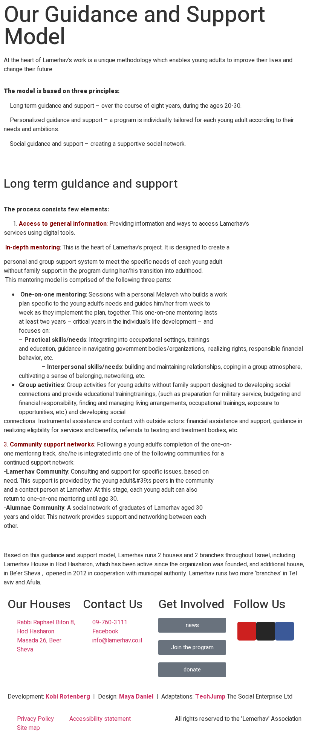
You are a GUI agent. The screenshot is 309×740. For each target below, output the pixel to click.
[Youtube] (246, 631)
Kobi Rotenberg (68, 696)
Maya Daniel (136, 696)
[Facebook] (284, 631)
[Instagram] (265, 631)
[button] (11, 165)
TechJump (210, 696)
